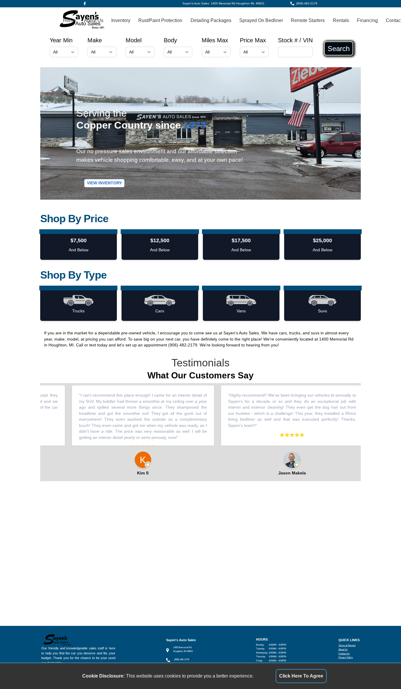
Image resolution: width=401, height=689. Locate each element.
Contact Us (344, 653)
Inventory (120, 20)
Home (69, 20)
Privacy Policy (345, 657)
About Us (93, 20)
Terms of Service (346, 645)
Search (339, 48)
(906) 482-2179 (306, 3)
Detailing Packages (211, 20)
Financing (367, 20)
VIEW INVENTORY (104, 183)
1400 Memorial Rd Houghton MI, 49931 (237, 3)
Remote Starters (308, 20)
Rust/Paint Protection (160, 20)
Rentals (341, 20)
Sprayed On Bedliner (261, 20)
